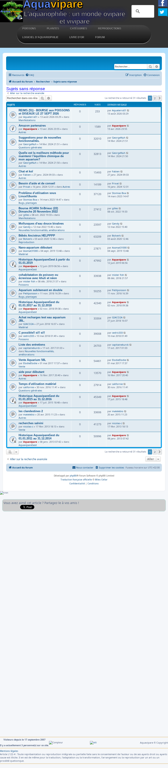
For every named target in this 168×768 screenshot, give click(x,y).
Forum (100, 37)
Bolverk (27, 238)
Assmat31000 (30, 250)
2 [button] (155, 98)
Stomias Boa (30, 199)
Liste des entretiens (32, 344)
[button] (160, 98)
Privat (26, 186)
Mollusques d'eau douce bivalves (41, 223)
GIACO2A (28, 324)
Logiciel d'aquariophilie (40, 37)
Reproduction (26, 242)
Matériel (23, 254)
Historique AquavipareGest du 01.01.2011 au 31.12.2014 (39, 437)
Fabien (27, 174)
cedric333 (28, 336)
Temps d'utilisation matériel (37, 384)
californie (28, 387)
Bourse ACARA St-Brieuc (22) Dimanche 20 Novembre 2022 (38, 210)
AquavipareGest (28, 269)
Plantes (53, 28)
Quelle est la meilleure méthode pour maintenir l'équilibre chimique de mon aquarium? (44, 156)
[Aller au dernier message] (128, 110)
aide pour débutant (31, 372)
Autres (22, 132)
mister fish (29, 281)
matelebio (29, 414)
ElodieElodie (30, 363)
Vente (22, 366)
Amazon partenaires (32, 125)
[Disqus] (84, 568)
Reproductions (109, 28)
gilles (26, 214)
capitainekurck (31, 348)
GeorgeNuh (30, 144)
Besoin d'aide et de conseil (37, 183)
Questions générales (30, 147)
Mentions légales (9, 751)
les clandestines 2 (31, 411)
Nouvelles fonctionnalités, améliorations (42, 230)
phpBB (73, 475)
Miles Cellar (101, 479)
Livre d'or (76, 37)
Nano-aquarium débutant (35, 247)
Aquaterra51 (30, 116)
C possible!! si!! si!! (32, 332)
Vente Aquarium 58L (32, 360)
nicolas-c (28, 426)
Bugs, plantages (28, 202)
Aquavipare (30, 128)
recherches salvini (31, 423)
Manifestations (27, 120)
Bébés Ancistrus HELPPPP (37, 235)
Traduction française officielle (76, 479)
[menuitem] (29, 75)
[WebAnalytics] (93, 742)
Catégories (78, 28)
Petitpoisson (30, 293)
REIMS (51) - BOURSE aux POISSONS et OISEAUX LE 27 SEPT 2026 (44, 112)
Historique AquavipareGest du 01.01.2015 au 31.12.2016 (39, 397)
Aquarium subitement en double (40, 290)
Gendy (27, 226)
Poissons (29, 28)
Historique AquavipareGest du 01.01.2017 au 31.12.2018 (39, 303)
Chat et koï (26, 171)
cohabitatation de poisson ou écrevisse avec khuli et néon (38, 276)
